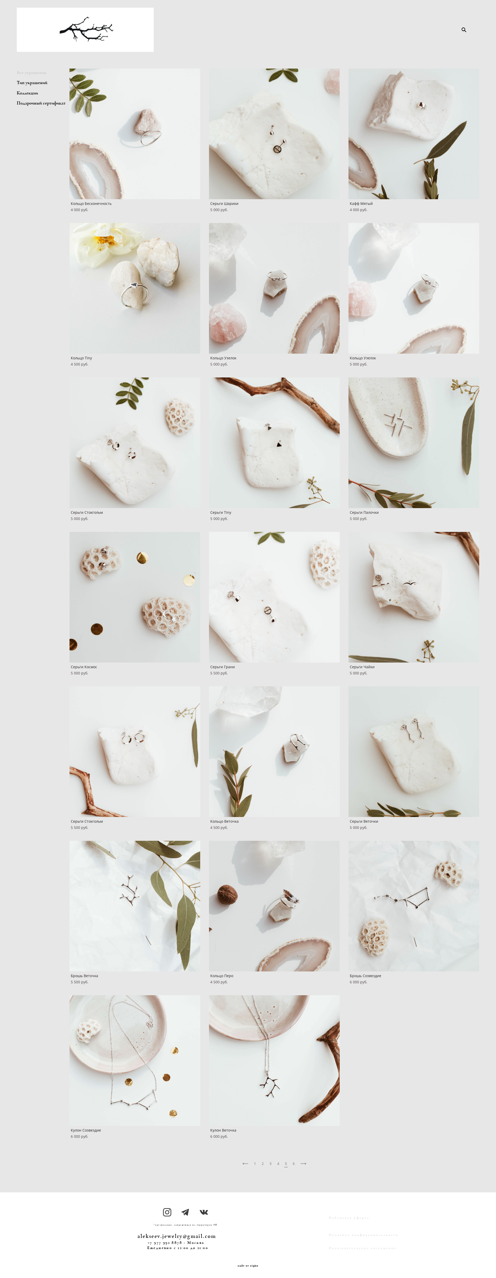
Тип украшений (32, 82)
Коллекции (27, 93)
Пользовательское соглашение (363, 1248)
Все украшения (31, 72)
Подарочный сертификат (41, 103)
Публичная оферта (349, 1217)
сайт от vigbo (248, 1266)
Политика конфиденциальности (364, 1234)
